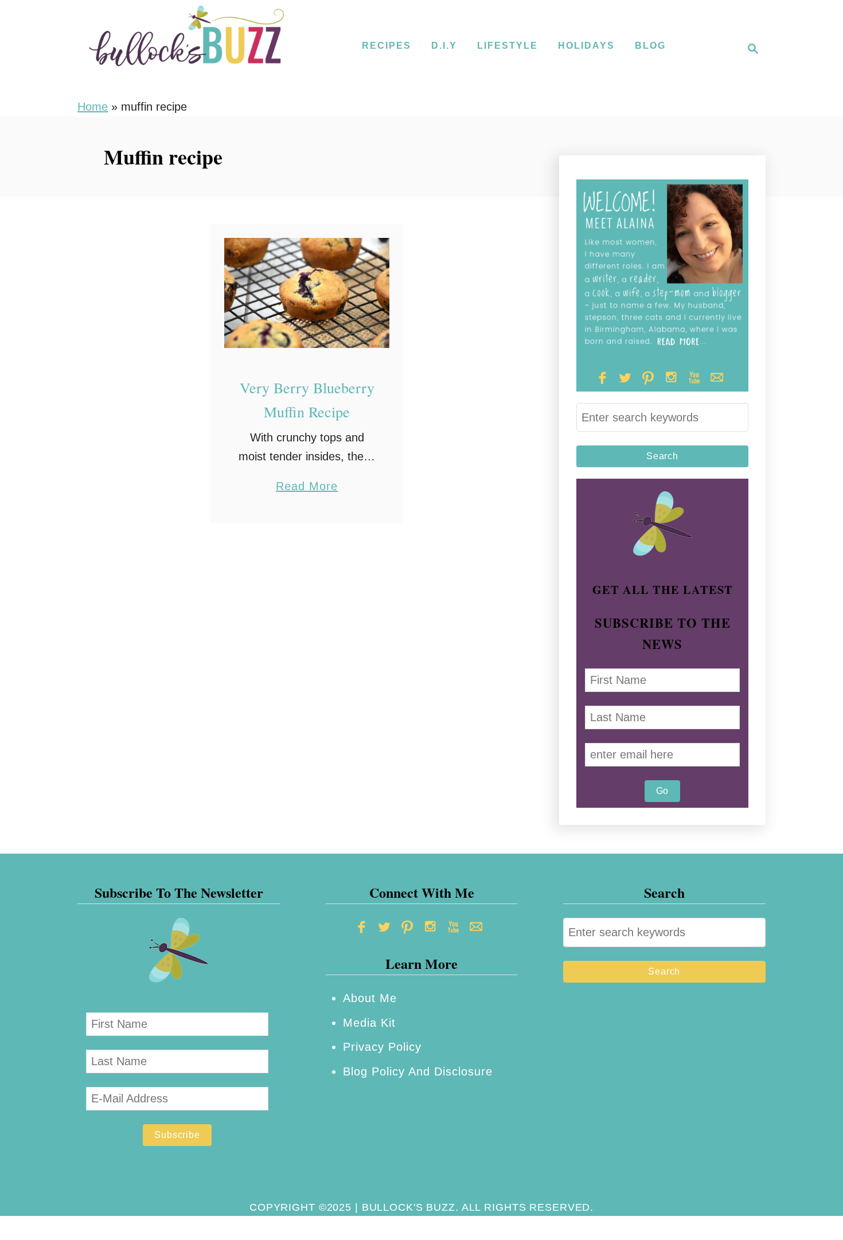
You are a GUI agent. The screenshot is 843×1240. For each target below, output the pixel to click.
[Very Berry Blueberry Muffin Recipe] (307, 293)
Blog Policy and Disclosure (418, 1071)
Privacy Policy (382, 1046)
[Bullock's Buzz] (186, 49)
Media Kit (369, 1022)
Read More (307, 487)
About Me (370, 998)
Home (92, 106)
